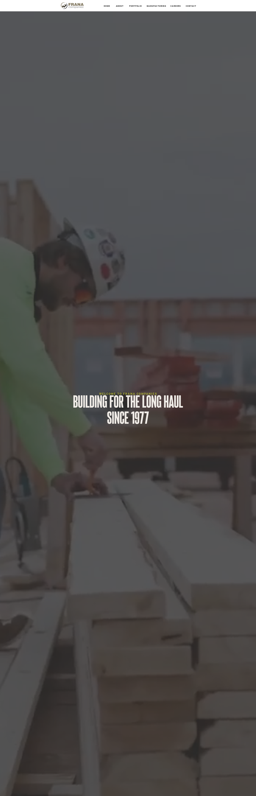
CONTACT (191, 6)
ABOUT (119, 6)
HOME (107, 6)
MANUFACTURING (156, 6)
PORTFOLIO (135, 6)
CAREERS (175, 6)
